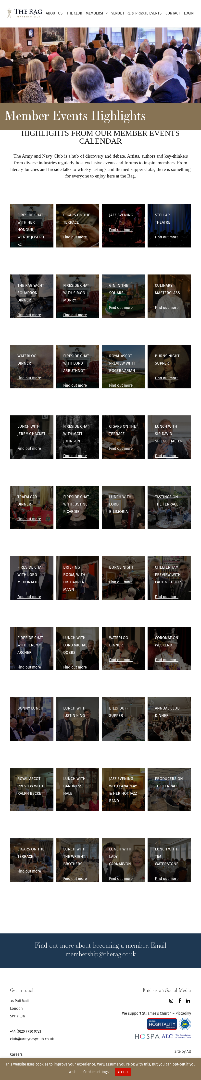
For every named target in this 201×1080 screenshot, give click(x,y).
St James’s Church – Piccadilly (166, 1013)
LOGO (24, 13)
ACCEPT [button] (123, 1072)
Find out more (29, 259)
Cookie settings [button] (96, 1071)
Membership (97, 13)
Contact (172, 13)
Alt (189, 1051)
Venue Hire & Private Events (136, 13)
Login (189, 13)
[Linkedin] (188, 1001)
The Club (74, 13)
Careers (16, 1054)
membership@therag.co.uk (100, 954)
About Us (54, 13)
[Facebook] (179, 1001)
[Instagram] (171, 1001)
